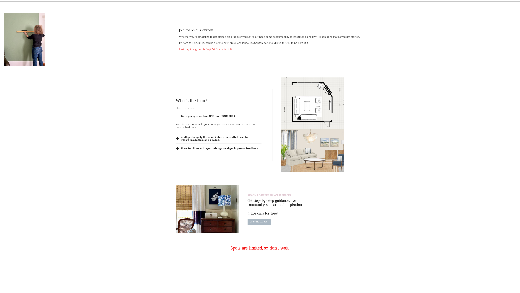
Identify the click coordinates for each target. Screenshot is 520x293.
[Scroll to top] (513, 289)
